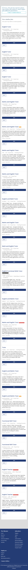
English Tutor (6, 27)
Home (2, 533)
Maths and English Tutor (10, 102)
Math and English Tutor (10, 246)
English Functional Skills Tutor (12, 271)
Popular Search (18, 547)
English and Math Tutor (10, 199)
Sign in (16, 535)
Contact (2, 536)
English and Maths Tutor (10, 299)
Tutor (4, 347)
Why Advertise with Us (5, 558)
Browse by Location (19, 544)
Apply (4, 45)
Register (16, 533)
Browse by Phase (18, 546)
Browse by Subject (19, 542)
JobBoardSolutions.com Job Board (14, 566)
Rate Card (3, 556)
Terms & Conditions (5, 538)
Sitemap (2, 542)
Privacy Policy (4, 540)
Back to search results (14, 12)
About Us (3, 535)
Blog (16, 536)
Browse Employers (19, 540)
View (14, 42)
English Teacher (7, 469)
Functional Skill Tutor (9, 421)
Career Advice (18, 538)
